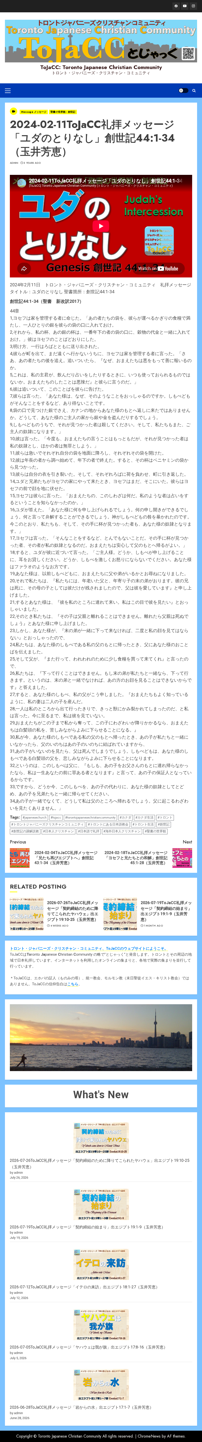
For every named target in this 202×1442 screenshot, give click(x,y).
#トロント (165, 817)
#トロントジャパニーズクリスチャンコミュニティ (47, 824)
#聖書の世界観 (155, 831)
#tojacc (56, 817)
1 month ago (153, 926)
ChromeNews (149, 1436)
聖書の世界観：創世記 (62, 112)
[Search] (194, 90)
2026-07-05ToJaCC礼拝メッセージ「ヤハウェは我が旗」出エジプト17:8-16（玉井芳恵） (89, 1347)
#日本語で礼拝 (88, 831)
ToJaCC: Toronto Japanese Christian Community (101, 67)
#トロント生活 (143, 824)
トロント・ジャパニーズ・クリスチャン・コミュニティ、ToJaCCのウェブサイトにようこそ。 (89, 948)
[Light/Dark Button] (183, 90)
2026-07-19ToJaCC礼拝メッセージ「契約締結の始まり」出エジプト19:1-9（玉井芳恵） (87, 1227)
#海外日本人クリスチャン (122, 831)
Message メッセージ (33, 112)
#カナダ (125, 817)
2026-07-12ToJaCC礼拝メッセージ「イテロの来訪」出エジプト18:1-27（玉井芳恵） (85, 1287)
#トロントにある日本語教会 (108, 824)
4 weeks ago (59, 926)
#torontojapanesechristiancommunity (90, 817)
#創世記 (163, 824)
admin (14, 163)
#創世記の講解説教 (25, 831)
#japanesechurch (35, 817)
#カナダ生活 (144, 817)
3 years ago (32, 163)
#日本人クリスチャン (58, 831)
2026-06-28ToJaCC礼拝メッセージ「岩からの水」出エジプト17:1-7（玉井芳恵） (81, 1407)
